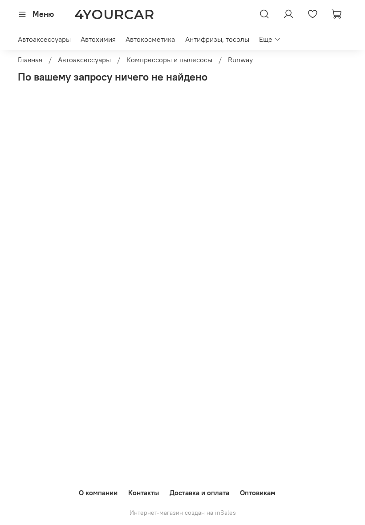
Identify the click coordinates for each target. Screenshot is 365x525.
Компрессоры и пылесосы (169, 59)
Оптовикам (258, 492)
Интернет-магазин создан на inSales (183, 513)
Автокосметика (150, 39)
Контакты (143, 492)
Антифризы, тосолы (217, 39)
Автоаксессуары (44, 39)
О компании (98, 492)
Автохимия (98, 39)
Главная (30, 59)
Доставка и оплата (199, 492)
